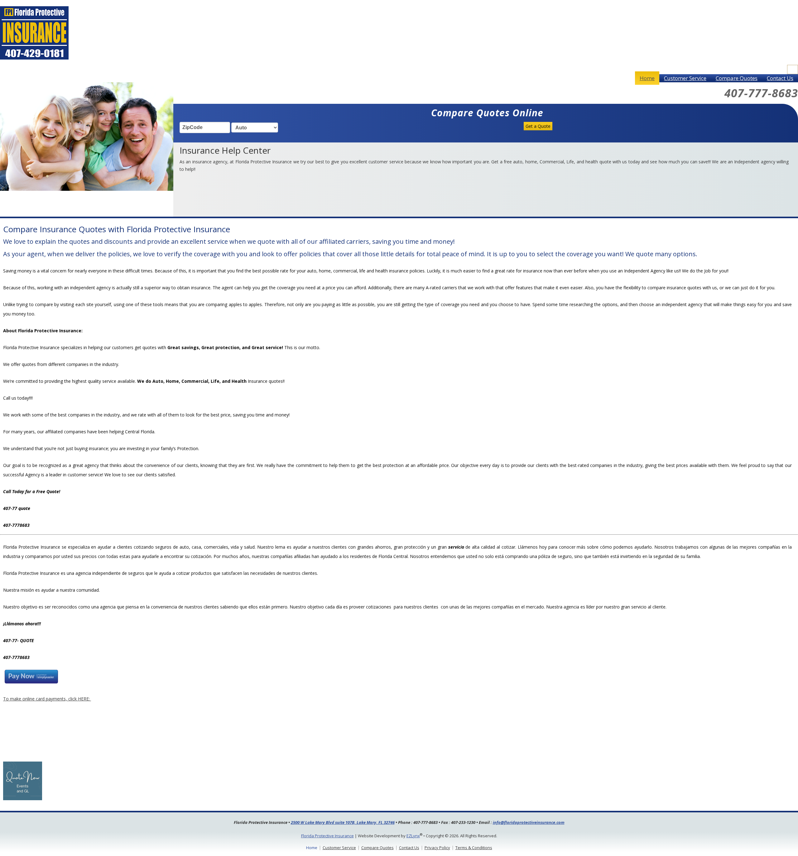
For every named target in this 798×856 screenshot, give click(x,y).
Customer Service (685, 78)
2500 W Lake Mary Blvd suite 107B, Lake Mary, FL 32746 (343, 822)
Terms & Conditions (473, 847)
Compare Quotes (736, 78)
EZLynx (413, 836)
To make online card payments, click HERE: (47, 699)
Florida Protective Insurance (327, 836)
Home (647, 78)
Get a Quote (538, 126)
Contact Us (780, 78)
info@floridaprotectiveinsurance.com (529, 822)
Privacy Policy (437, 847)
